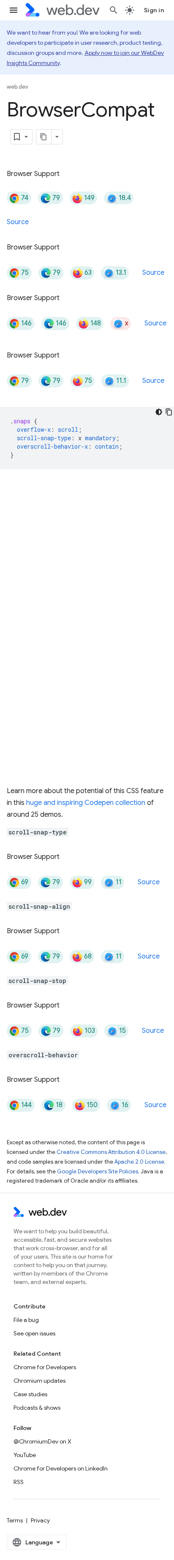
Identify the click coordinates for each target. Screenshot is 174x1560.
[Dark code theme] (159, 412)
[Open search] (114, 10)
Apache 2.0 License (139, 1161)
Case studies (30, 1394)
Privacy (40, 1520)
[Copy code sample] (169, 412)
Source (18, 222)
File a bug (26, 1320)
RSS (19, 1482)
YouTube (25, 1455)
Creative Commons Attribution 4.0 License (111, 1152)
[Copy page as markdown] (44, 137)
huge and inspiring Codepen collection (85, 803)
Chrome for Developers (45, 1367)
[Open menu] (13, 10)
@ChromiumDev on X (42, 1441)
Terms (15, 1520)
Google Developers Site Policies (97, 1171)
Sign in (154, 10)
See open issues (34, 1333)
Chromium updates (39, 1380)
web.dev (17, 86)
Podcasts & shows (37, 1407)
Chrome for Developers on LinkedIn (61, 1468)
